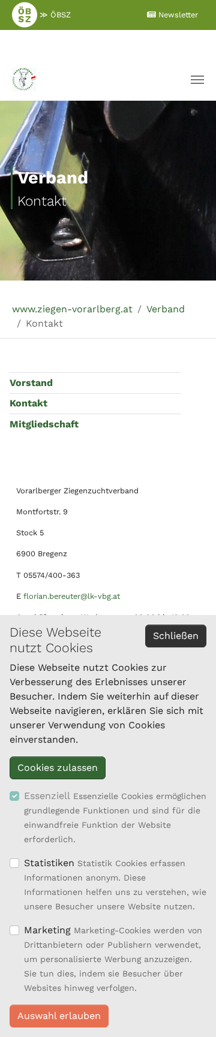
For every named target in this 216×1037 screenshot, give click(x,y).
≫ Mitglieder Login (100, 43)
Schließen (176, 635)
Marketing (47, 930)
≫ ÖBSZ (54, 14)
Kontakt (28, 403)
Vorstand (31, 382)
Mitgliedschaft (44, 424)
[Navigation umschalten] (197, 80)
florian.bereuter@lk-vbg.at (71, 596)
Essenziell (47, 795)
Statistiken (49, 863)
